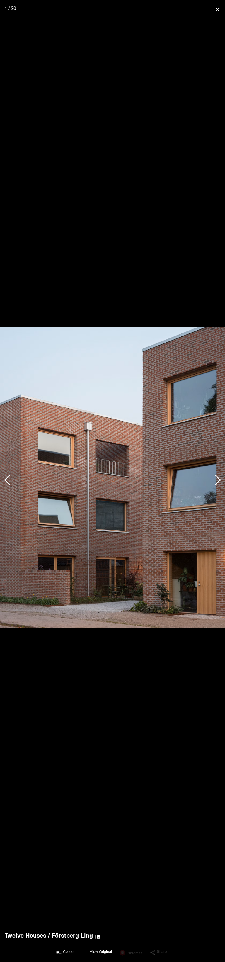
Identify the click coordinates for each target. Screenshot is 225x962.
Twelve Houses (25, 935)
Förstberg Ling (72, 935)
